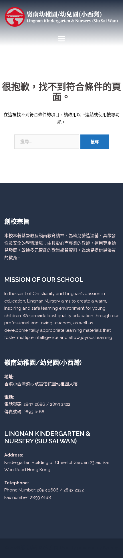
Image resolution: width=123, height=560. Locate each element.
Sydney (110, 547)
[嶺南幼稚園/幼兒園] (61, 16)
